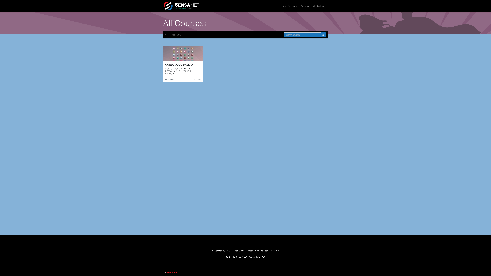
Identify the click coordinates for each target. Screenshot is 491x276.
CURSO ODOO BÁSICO (179, 64)
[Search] (323, 34)
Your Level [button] (177, 35)
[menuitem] (283, 6)
